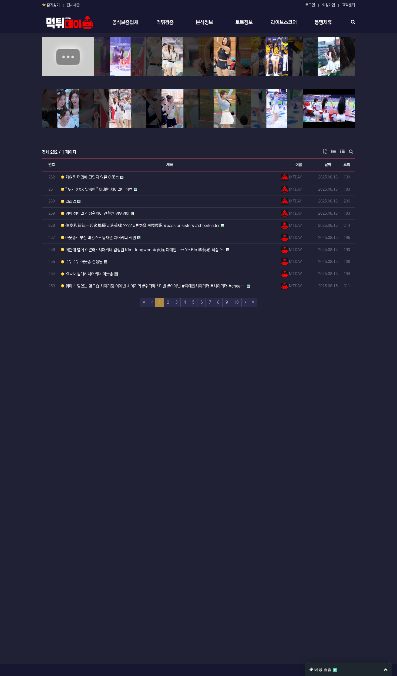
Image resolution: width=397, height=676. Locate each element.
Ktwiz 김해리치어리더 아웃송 (88, 274)
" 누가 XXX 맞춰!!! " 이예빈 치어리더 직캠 (98, 189)
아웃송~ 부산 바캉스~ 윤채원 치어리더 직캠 (100, 237)
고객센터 (348, 5)
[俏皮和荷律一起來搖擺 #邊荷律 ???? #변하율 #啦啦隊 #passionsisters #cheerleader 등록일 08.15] (277, 56)
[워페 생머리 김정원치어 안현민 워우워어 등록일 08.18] (224, 56)
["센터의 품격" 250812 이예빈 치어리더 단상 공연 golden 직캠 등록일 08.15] (277, 108)
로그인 (310, 5)
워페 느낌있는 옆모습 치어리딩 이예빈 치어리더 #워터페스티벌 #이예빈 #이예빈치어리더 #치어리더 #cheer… (154, 286)
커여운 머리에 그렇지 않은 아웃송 (91, 177)
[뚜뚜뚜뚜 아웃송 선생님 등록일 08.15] (120, 108)
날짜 (328, 165)
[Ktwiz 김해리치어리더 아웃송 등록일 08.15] (172, 108)
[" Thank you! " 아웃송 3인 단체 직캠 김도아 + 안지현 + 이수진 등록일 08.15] (329, 108)
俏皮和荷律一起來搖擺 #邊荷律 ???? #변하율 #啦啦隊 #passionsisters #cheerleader (142, 225)
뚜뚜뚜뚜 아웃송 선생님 (83, 261)
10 (236, 302)
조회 (347, 165)
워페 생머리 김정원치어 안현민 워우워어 (96, 213)
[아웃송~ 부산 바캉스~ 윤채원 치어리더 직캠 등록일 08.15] (329, 56)
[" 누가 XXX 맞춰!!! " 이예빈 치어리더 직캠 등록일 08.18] (120, 56)
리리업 (70, 201)
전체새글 (73, 5)
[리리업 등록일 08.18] (172, 56)
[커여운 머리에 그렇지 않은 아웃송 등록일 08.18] (68, 56)
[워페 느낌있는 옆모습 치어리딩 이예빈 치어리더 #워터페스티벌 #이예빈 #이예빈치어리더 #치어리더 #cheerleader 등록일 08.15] (224, 108)
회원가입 (328, 5)
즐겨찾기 (53, 5)
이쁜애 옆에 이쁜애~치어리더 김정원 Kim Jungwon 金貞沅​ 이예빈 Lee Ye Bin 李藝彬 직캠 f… (144, 250)
